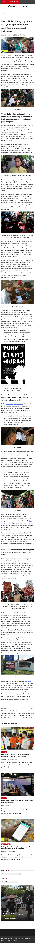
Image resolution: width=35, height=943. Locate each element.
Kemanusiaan (23, 699)
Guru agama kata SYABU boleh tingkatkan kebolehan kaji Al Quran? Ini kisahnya (15, 755)
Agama (10, 699)
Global (16, 699)
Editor (2, 805)
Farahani (23, 35)
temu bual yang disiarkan (14, 404)
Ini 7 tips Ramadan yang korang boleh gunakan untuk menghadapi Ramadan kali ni (16, 848)
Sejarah (6, 911)
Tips (9, 844)
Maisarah (3, 851)
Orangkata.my (17, 6)
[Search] (32, 12)
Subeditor (3, 759)
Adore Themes (13, 940)
